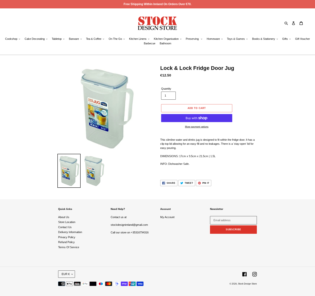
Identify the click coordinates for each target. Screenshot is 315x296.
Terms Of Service (68, 247)
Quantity (166, 88)
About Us (63, 217)
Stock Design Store (247, 283)
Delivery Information (70, 232)
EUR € (66, 274)
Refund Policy (66, 242)
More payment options (197, 126)
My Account (167, 217)
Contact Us (65, 227)
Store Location (66, 222)
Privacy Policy (66, 237)
